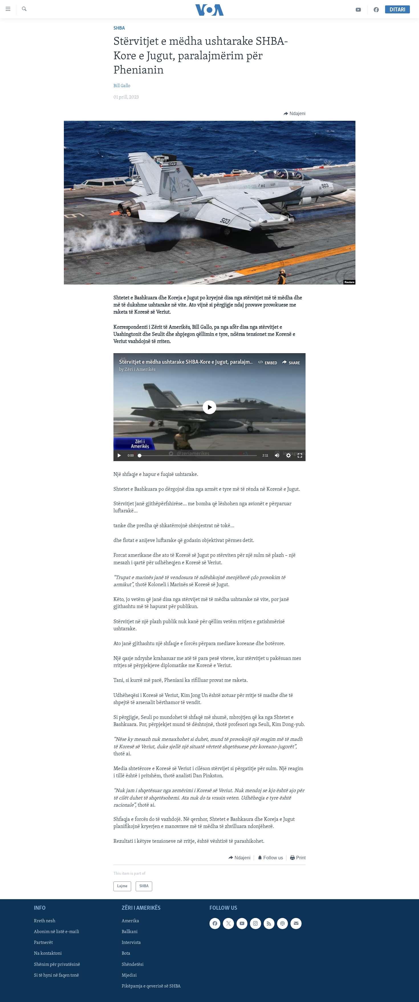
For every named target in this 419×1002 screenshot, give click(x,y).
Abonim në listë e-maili (56, 932)
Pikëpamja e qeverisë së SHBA (151, 986)
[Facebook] (376, 9)
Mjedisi (129, 975)
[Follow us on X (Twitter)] (228, 923)
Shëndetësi (133, 964)
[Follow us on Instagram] (255, 923)
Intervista (131, 943)
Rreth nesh (44, 921)
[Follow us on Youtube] (242, 923)
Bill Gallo (121, 86)
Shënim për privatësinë (57, 964)
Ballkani (130, 932)
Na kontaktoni (48, 954)
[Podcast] (282, 923)
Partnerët (43, 943)
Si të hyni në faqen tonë (56, 975)
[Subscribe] (295, 923)
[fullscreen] (300, 455)
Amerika (130, 921)
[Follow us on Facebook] (215, 923)
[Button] (295, 113)
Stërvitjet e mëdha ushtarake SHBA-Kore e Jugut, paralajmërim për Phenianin (205, 362)
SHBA (119, 28)
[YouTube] (358, 9)
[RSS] (269, 923)
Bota (126, 954)
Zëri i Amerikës (140, 369)
